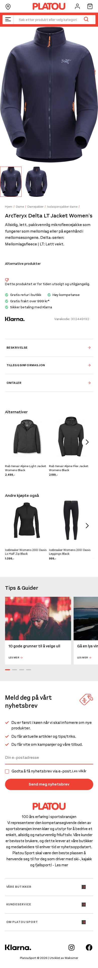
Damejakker (35, 207)
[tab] (49, 347)
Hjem (8, 207)
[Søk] (86, 20)
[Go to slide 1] (7, 669)
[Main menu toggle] (8, 19)
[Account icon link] (77, 6)
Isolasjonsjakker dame (62, 207)
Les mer (14, 657)
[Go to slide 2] (14, 669)
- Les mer (60, 865)
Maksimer (71, 958)
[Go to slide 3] (21, 669)
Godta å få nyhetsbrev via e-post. (49, 771)
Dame (20, 207)
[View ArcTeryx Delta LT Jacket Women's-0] (11, 182)
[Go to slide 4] (28, 669)
